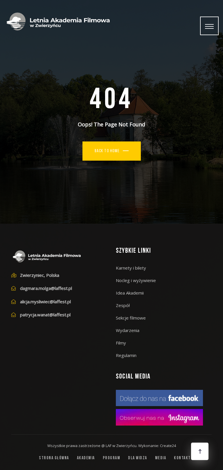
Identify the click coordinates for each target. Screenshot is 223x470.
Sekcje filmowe (131, 318)
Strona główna (54, 458)
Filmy (121, 343)
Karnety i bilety (131, 268)
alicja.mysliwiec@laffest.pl (45, 301)
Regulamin (126, 355)
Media (160, 458)
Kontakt (182, 458)
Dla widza (137, 458)
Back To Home (107, 151)
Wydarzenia (127, 330)
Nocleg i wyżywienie (136, 280)
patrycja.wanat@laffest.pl (45, 314)
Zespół (123, 305)
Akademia (86, 458)
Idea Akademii (130, 293)
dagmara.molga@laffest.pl (46, 288)
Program (112, 458)
